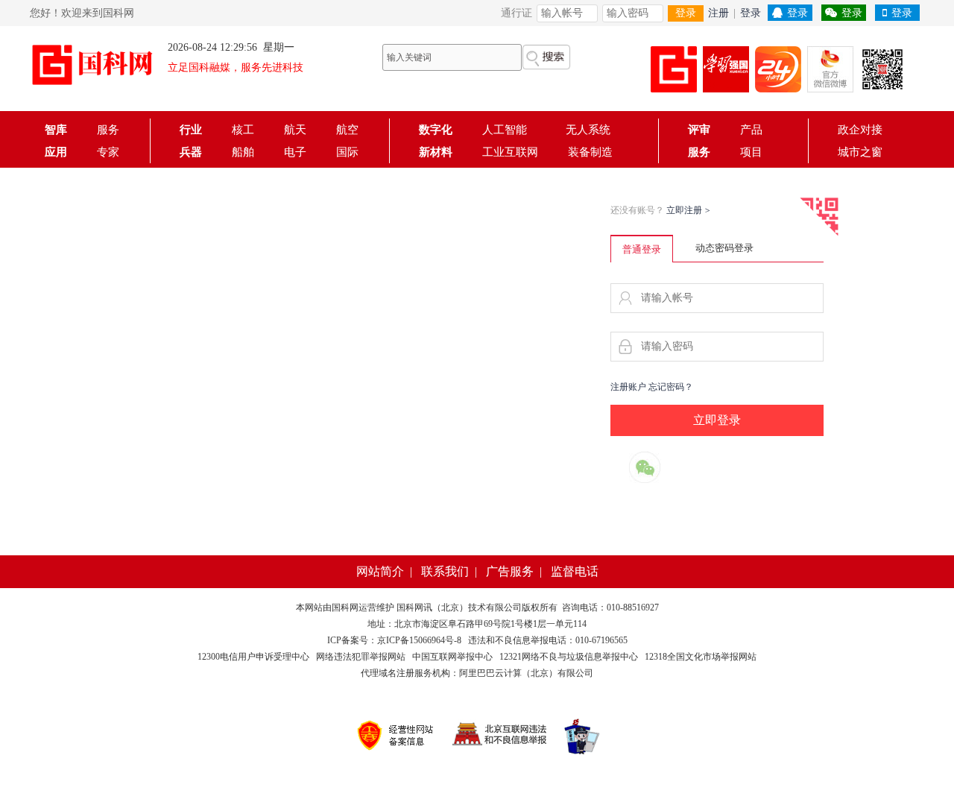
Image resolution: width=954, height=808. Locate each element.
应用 (56, 152)
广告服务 (510, 571)
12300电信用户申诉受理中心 (253, 656)
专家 (108, 152)
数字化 (435, 130)
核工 (243, 130)
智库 (56, 130)
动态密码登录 (724, 247)
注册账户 (628, 387)
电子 (295, 152)
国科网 (345, 607)
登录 (685, 13)
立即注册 (688, 210)
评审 (699, 130)
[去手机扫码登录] (819, 217)
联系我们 (445, 571)
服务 (108, 130)
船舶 (243, 152)
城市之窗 (860, 152)
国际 (347, 152)
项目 (751, 152)
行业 (191, 130)
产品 (751, 130)
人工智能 (509, 130)
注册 (718, 13)
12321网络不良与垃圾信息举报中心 (568, 656)
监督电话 (574, 571)
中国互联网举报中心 (452, 656)
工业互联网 (510, 152)
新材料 (435, 152)
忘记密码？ (670, 387)
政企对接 (860, 130)
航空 (347, 130)
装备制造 (590, 152)
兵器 (191, 152)
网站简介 (380, 571)
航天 (295, 130)
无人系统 (588, 130)
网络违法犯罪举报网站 (360, 656)
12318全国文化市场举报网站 (700, 656)
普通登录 (641, 249)
